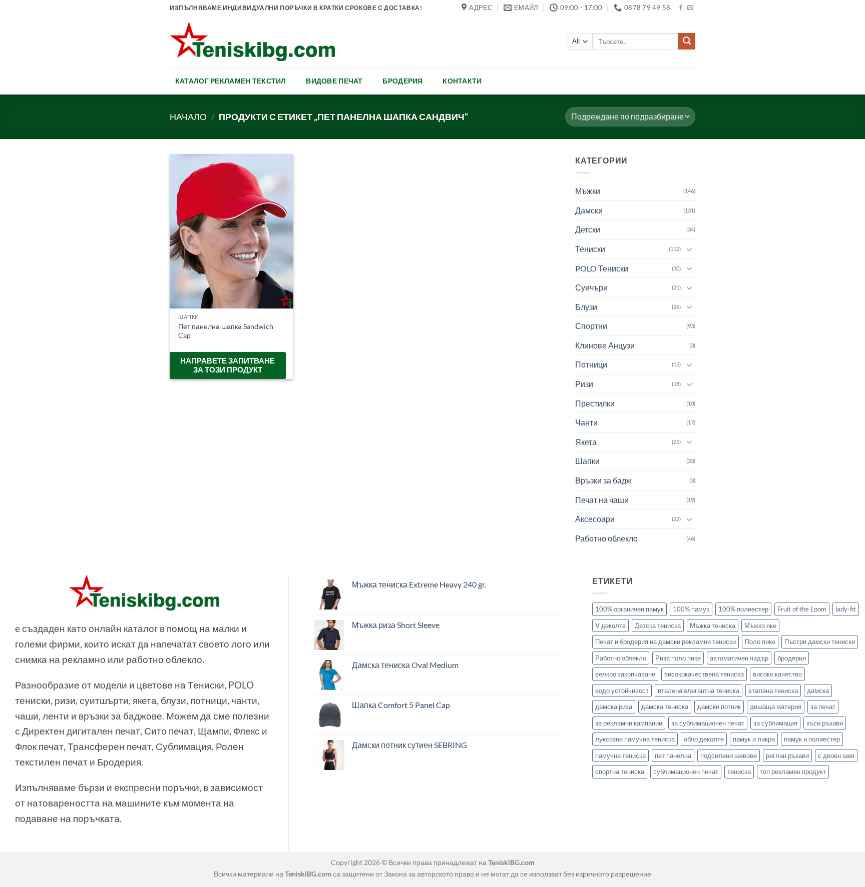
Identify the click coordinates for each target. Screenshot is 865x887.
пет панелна (673, 756)
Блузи (586, 307)
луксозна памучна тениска (635, 739)
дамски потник (719, 706)
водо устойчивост (622, 690)
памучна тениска (620, 756)
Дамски (589, 210)
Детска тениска (658, 626)
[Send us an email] (690, 8)
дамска (818, 690)
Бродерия (402, 80)
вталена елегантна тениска (698, 690)
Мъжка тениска (712, 626)
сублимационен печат (685, 772)
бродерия (791, 658)
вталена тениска (773, 690)
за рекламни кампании (628, 723)
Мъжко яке (760, 626)
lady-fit (845, 609)
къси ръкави (824, 723)
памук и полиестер (812, 739)
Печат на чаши (602, 499)
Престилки (595, 403)
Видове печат (334, 80)
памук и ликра (754, 739)
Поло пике (760, 642)
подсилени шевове (728, 756)
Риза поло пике (678, 658)
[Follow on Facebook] (681, 8)
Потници (591, 364)
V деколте (610, 626)
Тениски (590, 249)
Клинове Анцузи (605, 345)
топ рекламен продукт (793, 772)
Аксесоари (595, 519)
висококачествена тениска (704, 674)
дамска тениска (664, 706)
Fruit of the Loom (801, 609)
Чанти (586, 422)
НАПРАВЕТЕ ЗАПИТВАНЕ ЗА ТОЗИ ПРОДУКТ (227, 365)
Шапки (587, 461)
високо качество (777, 674)
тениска (739, 772)
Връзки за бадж (603, 480)
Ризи (584, 383)
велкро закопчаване (625, 674)
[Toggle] (689, 248)
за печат (822, 706)
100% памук (691, 609)
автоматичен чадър (739, 658)
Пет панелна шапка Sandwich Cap (225, 331)
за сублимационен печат (707, 723)
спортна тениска (619, 772)
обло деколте (704, 739)
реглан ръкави (787, 756)
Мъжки (587, 191)
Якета (586, 441)
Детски (587, 229)
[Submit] (686, 41)
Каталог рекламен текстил (230, 80)
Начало (188, 116)
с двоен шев (836, 756)
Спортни (591, 325)
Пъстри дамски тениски (819, 642)
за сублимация (775, 723)
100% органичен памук (629, 609)
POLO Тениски (601, 267)
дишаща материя (775, 706)
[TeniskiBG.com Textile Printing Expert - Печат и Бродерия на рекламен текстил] (252, 41)
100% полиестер (743, 609)
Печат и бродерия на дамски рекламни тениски (665, 642)
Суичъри (591, 287)
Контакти (462, 80)
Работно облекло (606, 538)
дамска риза (613, 706)
